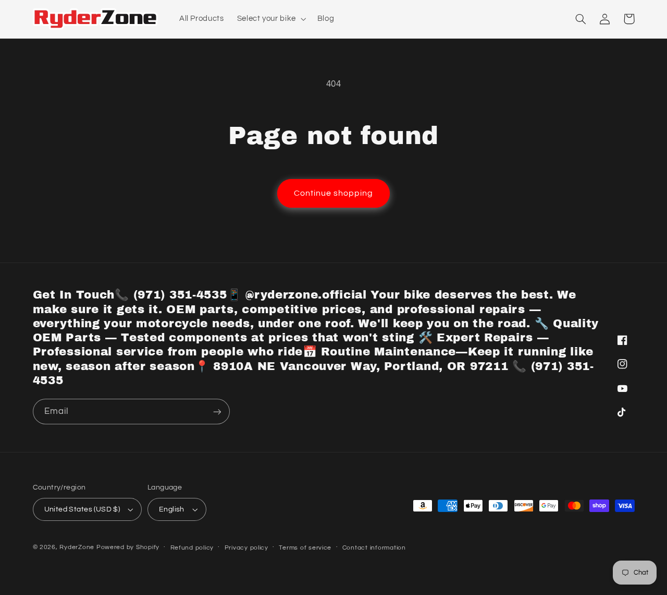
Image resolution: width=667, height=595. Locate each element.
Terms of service (305, 548)
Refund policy (192, 548)
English (171, 509)
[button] (270, 18)
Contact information (374, 548)
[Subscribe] (217, 411)
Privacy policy (246, 548)
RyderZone (76, 547)
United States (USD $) (82, 509)
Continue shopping (334, 193)
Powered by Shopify (127, 547)
